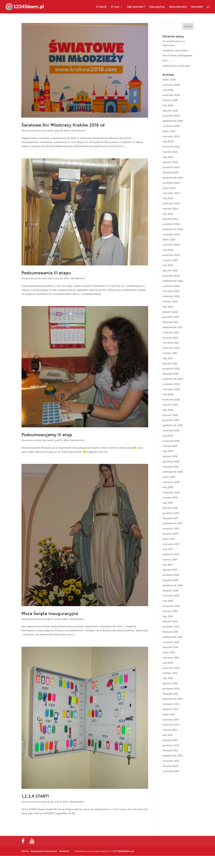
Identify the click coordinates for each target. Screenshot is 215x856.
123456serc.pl (126, 851)
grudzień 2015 (171, 626)
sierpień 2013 (170, 766)
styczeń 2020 (170, 415)
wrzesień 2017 (171, 528)
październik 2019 (173, 425)
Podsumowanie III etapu (46, 272)
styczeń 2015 (170, 683)
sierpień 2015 (170, 647)
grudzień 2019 (171, 420)
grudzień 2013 (171, 745)
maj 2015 (168, 662)
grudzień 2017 (171, 513)
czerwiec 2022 (171, 291)
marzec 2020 (170, 404)
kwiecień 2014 (171, 724)
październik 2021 (172, 327)
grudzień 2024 (171, 167)
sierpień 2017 (170, 533)
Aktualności (178, 7)
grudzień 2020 (171, 368)
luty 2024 (168, 213)
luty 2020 (168, 409)
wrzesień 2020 (171, 384)
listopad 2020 (171, 373)
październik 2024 (173, 177)
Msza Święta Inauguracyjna (50, 613)
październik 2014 (173, 698)
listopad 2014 (170, 693)
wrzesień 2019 (171, 430)
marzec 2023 (170, 260)
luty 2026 (168, 105)
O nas (115, 7)
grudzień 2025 (171, 115)
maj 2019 (168, 435)
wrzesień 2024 (171, 182)
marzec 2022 (170, 301)
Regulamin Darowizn (44, 851)
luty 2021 (168, 358)
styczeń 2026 (170, 110)
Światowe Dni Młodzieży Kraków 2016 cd (63, 125)
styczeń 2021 (170, 363)
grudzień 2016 (171, 574)
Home (25, 851)
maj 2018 (168, 487)
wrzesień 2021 (171, 332)
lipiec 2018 (169, 476)
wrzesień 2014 (171, 704)
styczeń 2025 (170, 162)
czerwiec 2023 (171, 244)
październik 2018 (173, 471)
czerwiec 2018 (171, 482)
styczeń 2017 (170, 569)
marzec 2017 (170, 559)
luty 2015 (168, 678)
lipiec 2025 (169, 131)
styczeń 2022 (170, 311)
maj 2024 (168, 198)
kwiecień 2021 (171, 347)
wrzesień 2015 (171, 642)
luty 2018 (168, 502)
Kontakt (197, 7)
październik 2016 (173, 585)
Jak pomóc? (136, 7)
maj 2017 (168, 549)
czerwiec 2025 (171, 136)
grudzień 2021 (171, 316)
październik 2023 (173, 229)
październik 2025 (173, 120)
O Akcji (101, 7)
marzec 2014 (170, 729)
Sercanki (47, 130)
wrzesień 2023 (171, 234)
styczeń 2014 (170, 740)
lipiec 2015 (169, 652)
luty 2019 (168, 451)
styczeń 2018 (170, 507)
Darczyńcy (157, 7)
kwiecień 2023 (171, 255)
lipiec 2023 (169, 239)
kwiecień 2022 (171, 296)
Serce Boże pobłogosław (177, 55)
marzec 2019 (170, 445)
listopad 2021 (170, 322)
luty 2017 (168, 564)
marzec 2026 (170, 100)
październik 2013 (172, 755)
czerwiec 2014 (171, 719)
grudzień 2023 (171, 224)
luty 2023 (168, 265)
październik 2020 (173, 378)
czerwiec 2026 (171, 84)
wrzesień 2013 (171, 760)
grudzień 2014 (171, 688)
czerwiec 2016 (171, 595)
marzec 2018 (170, 497)
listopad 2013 (170, 750)
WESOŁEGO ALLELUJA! (176, 65)
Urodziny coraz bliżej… (176, 50)
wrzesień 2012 (171, 771)
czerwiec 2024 (171, 193)
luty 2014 (168, 735)
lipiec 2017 (169, 538)
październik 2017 (172, 523)
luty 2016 (168, 616)
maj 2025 (168, 141)
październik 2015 (172, 636)
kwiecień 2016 (171, 605)
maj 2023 (168, 249)
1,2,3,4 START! (35, 796)
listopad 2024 (171, 172)
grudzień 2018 (171, 461)
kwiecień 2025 (171, 146)
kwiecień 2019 (171, 440)
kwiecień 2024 (171, 203)
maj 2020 (168, 394)
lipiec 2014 (169, 714)
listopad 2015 (170, 631)
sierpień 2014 (170, 709)
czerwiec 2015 (171, 657)
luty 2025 (168, 157)
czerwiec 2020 (171, 389)
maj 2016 (168, 600)
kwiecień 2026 (171, 95)
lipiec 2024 (169, 188)
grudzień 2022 (171, 275)
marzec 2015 (170, 673)
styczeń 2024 (170, 218)
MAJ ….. (167, 60)
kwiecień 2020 (171, 399)
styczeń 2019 (170, 456)
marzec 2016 (170, 611)
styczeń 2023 (170, 270)
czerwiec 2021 (171, 342)
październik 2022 (173, 280)
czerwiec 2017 (171, 544)
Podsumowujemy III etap (47, 434)
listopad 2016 (170, 580)
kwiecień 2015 (171, 667)
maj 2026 (168, 89)
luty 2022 (168, 306)
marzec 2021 (170, 353)
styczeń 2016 (170, 621)
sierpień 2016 (170, 590)
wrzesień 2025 (171, 126)
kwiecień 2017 (171, 554)
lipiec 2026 (169, 79)
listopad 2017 (170, 518)
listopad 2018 (170, 466)
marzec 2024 (170, 208)
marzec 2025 (170, 151)
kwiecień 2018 (171, 492)
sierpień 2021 (170, 337)
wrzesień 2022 (171, 286)
